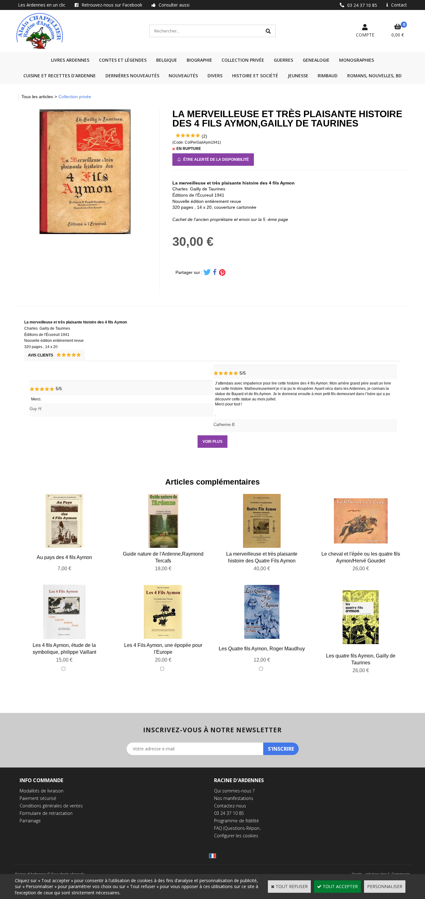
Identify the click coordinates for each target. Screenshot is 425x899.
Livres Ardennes (70, 60)
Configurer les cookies (236, 836)
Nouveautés (183, 76)
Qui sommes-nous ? (234, 791)
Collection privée (243, 60)
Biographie (199, 60)
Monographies (356, 60)
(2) (204, 136)
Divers (215, 76)
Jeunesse (298, 76)
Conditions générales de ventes (51, 806)
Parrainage (30, 821)
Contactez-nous (230, 806)
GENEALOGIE (316, 60)
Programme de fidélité (236, 821)
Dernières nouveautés (132, 76)
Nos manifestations (233, 798)
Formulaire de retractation (46, 813)
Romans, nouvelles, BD (374, 76)
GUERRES (283, 60)
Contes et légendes (123, 60)
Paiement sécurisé (38, 798)
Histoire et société (255, 76)
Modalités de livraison (41, 791)
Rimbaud (328, 76)
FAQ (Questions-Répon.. (237, 828)
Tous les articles (37, 96)
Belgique (166, 60)
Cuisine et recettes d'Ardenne (59, 76)
